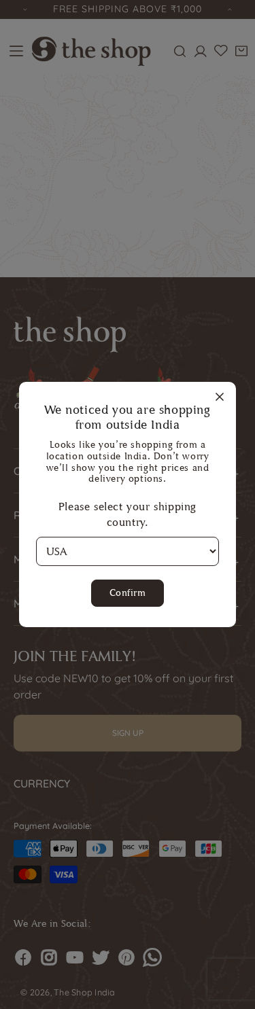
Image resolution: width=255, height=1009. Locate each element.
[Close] (219, 397)
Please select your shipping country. (127, 514)
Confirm (127, 593)
